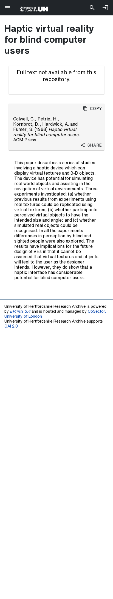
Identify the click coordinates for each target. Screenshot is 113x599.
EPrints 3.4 (20, 311)
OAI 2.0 (11, 326)
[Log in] (105, 7)
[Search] (92, 7)
